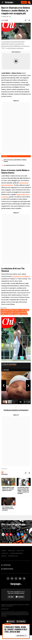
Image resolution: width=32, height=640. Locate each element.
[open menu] (2, 2)
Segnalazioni (11, 550)
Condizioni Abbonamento (16, 553)
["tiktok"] (3, 534)
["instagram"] (6, 534)
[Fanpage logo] (9, 2)
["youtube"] (10, 534)
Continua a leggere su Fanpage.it (16, 410)
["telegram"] (22, 534)
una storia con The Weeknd (21, 276)
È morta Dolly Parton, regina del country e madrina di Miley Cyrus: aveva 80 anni (15, 629)
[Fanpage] (16, 584)
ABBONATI (24, 2)
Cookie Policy (4, 553)
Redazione (3, 556)
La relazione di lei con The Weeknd (14, 165)
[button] (29, 20)
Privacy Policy (20, 550)
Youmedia (3, 550)
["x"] (14, 534)
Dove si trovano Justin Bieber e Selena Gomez (15, 160)
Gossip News (4, 468)
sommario (4, 156)
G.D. (7, 20)
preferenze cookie (13, 556)
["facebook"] (18, 534)
